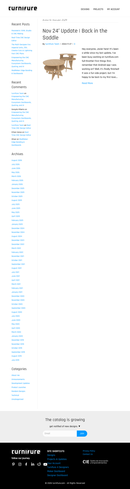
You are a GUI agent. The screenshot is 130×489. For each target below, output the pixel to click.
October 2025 (17, 196)
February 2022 (17, 252)
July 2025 (16, 204)
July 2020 (16, 316)
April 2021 (16, 280)
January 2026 (17, 184)
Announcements (18, 379)
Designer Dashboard (57, 475)
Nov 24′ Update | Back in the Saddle (75, 34)
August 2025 (17, 200)
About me (16, 375)
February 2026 (17, 180)
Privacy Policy (89, 450)
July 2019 (15, 360)
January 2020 (17, 336)
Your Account (54, 463)
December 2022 (18, 244)
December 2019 (18, 340)
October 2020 (17, 304)
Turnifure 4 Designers (58, 467)
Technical (15, 395)
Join (82, 433)
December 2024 (18, 228)
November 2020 (18, 300)
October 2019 (17, 348)
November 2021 (18, 256)
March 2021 (16, 284)
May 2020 (15, 324)
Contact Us (88, 454)
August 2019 (17, 356)
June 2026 (16, 168)
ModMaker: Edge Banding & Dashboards (20, 142)
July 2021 (15, 272)
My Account (113, 9)
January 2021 (17, 292)
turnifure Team (18, 93)
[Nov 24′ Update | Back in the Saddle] (60, 65)
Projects (98, 9)
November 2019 (18, 344)
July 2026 (16, 164)
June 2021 (16, 276)
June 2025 (16, 208)
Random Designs (18, 391)
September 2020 (18, 308)
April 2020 (16, 328)
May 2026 (15, 172)
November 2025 (18, 192)
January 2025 (17, 224)
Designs (85, 9)
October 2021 (17, 260)
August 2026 (17, 160)
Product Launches (19, 387)
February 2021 (17, 288)
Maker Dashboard (56, 471)
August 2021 (17, 268)
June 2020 (16, 320)
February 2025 (17, 220)
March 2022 (16, 248)
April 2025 (16, 216)
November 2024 (18, 232)
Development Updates (21, 383)
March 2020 (16, 332)
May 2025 (15, 212)
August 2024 (17, 236)
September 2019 (18, 352)
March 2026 (16, 176)
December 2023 (18, 240)
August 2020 (17, 312)
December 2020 (18, 296)
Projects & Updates (57, 459)
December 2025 (18, 188)
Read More (87, 83)
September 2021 (18, 264)
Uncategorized (17, 399)
